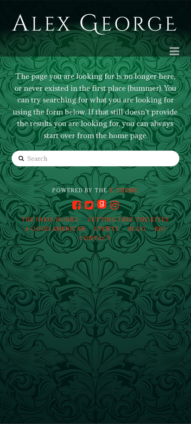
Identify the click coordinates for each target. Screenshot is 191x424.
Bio (160, 229)
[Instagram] (114, 205)
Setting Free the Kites (129, 219)
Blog (137, 229)
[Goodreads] (101, 205)
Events (107, 229)
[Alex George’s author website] (94, 25)
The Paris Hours (50, 219)
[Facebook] (76, 205)
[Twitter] (89, 205)
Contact (95, 238)
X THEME (123, 190)
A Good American (55, 229)
